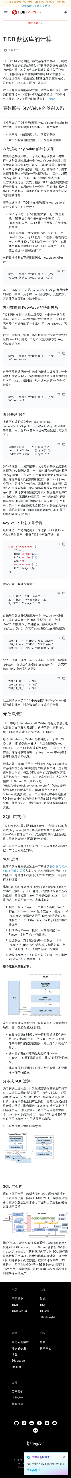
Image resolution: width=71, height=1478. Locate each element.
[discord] (54, 1423)
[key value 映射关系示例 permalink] (45, 523)
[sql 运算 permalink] (21, 859)
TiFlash (50, 99)
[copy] (63, 271)
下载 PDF (13, 50)
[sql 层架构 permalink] (25, 1186)
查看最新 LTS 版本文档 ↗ (35, 5)
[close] (63, 1457)
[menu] (5, 12)
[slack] (47, 1423)
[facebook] (39, 1423)
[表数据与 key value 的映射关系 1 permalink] (57, 149)
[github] (16, 1423)
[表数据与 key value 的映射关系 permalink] (6, 113)
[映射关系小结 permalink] (27, 414)
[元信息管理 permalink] (27, 714)
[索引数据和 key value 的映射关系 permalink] (61, 307)
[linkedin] (32, 1423)
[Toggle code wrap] (58, 271)
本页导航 (33, 23)
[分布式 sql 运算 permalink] (33, 1081)
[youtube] (35, 1430)
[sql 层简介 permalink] (29, 816)
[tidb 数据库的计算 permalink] (54, 39)
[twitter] (24, 1423)
